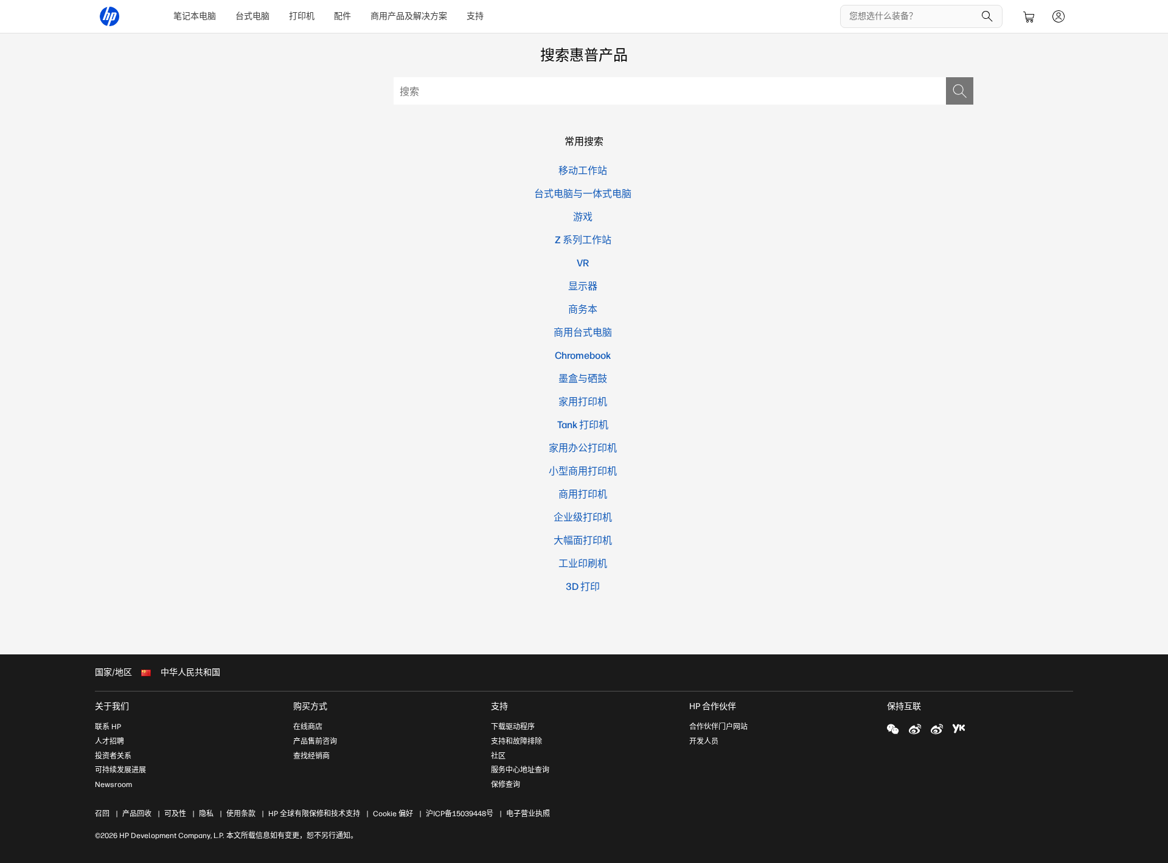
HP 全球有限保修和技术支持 (314, 813)
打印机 (302, 16)
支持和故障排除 (516, 741)
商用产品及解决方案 (408, 16)
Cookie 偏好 (393, 813)
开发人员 (703, 741)
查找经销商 (311, 756)
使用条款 (240, 813)
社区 (498, 756)
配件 (342, 16)
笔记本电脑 (194, 16)
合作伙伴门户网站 (718, 727)
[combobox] (683, 91)
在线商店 (307, 727)
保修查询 (505, 784)
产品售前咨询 (315, 741)
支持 (475, 16)
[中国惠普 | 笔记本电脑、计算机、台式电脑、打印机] (109, 16)
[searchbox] (912, 16)
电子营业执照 (528, 813)
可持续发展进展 (120, 770)
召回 (102, 813)
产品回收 (136, 813)
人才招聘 (109, 741)
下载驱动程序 (513, 727)
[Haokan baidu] (959, 729)
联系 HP (108, 727)
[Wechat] (893, 729)
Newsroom (113, 784)
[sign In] (1058, 16)
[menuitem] (194, 16)
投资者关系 (113, 756)
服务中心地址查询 (520, 770)
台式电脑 (252, 16)
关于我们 (112, 706)
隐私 (206, 813)
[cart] (1029, 16)
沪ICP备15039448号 (459, 813)
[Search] (987, 16)
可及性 (175, 813)
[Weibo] (915, 729)
